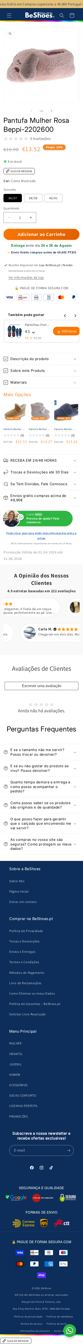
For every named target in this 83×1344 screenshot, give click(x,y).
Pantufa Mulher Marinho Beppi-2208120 (65, 429)
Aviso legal (61, 1330)
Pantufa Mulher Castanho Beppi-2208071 (14, 429)
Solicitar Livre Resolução (27, 1014)
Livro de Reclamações (25, 983)
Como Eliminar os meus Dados (32, 993)
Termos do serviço (31, 1323)
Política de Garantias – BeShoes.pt (34, 1004)
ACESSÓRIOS (18, 1085)
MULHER (15, 1043)
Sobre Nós (16, 881)
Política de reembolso (60, 1316)
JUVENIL (15, 1064)
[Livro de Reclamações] (42, 1198)
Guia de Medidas (21, 171)
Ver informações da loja (26, 277)
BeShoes (46, 1288)
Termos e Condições (24, 962)
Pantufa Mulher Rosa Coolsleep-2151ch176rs (40, 429)
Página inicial (19, 891)
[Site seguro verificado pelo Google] (15, 1198)
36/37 (12, 198)
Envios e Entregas (22, 952)
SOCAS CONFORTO (22, 1095)
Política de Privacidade (26, 931)
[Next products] (74, 315)
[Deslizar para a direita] (52, 111)
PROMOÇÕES (18, 1116)
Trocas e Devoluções (24, 941)
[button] (9, 15)
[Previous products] (64, 315)
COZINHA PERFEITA (23, 1106)
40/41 (53, 198)
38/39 (33, 198)
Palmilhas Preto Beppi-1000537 (37, 325)
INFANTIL (16, 1054)
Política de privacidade (28, 1316)
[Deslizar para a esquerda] (31, 111)
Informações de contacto (35, 1330)
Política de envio (57, 1323)
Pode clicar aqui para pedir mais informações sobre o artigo (41, 535)
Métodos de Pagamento (26, 973)
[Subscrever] (68, 1150)
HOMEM (14, 1075)
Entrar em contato (23, 902)
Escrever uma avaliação (41, 686)
